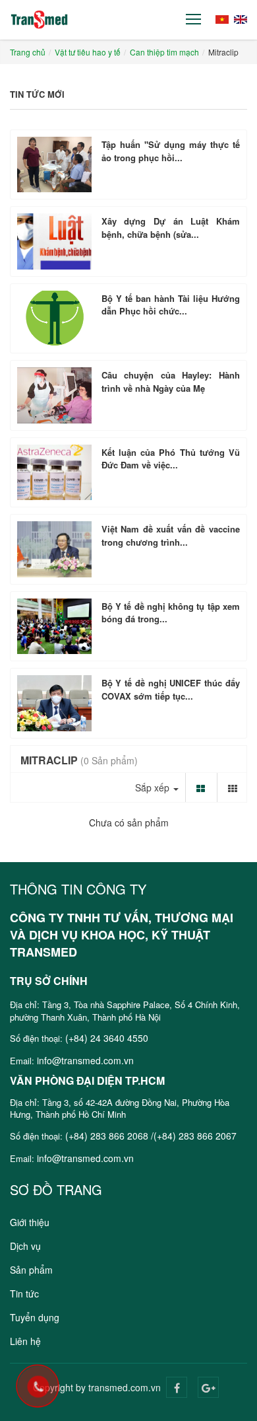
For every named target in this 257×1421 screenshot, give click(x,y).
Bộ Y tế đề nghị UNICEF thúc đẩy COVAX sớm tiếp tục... (170, 689)
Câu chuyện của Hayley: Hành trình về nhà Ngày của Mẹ (170, 381)
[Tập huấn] (54, 164)
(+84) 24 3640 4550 (106, 1037)
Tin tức (24, 1293)
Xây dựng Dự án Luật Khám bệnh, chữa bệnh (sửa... (170, 227)
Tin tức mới (37, 94)
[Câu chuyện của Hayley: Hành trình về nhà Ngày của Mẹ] (54, 395)
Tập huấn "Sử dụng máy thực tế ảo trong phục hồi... (170, 151)
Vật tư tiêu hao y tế (88, 51)
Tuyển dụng (34, 1317)
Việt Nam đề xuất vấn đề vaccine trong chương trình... (170, 535)
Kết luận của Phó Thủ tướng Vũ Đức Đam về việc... (170, 459)
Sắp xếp (153, 787)
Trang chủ (27, 51)
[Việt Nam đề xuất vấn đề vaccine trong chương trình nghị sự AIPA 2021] (54, 549)
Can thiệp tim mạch (164, 51)
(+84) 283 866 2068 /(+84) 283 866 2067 (151, 1135)
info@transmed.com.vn (85, 1060)
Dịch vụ (25, 1246)
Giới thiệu (29, 1222)
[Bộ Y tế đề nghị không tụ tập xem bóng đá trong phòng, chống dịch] (54, 626)
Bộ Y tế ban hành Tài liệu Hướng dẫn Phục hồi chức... (170, 305)
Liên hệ (25, 1341)
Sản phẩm (31, 1269)
